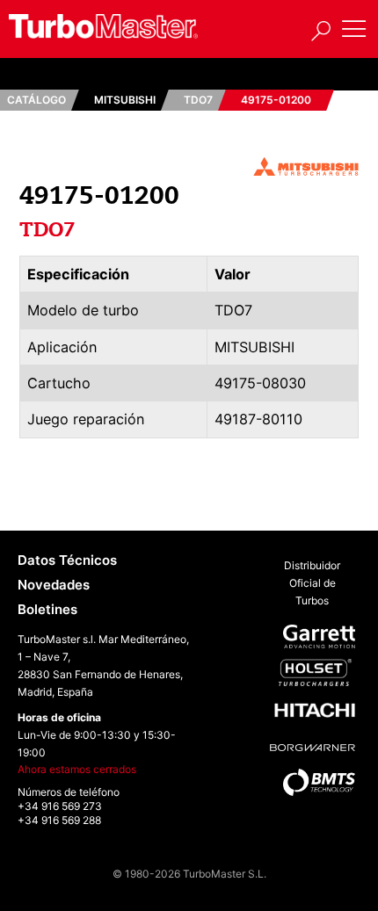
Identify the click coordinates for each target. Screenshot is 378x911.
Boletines (47, 609)
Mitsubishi (125, 99)
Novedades (54, 584)
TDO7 (198, 99)
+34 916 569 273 (60, 806)
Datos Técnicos (67, 560)
